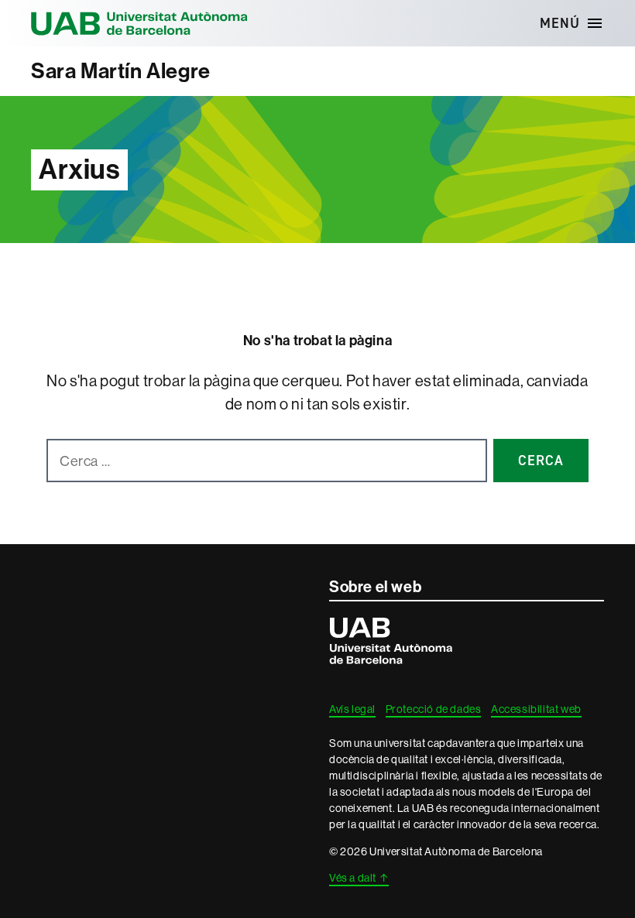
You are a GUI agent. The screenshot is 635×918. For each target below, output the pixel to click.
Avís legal (352, 709)
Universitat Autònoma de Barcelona (139, 23)
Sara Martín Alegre (121, 71)
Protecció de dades (434, 709)
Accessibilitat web (536, 709)
